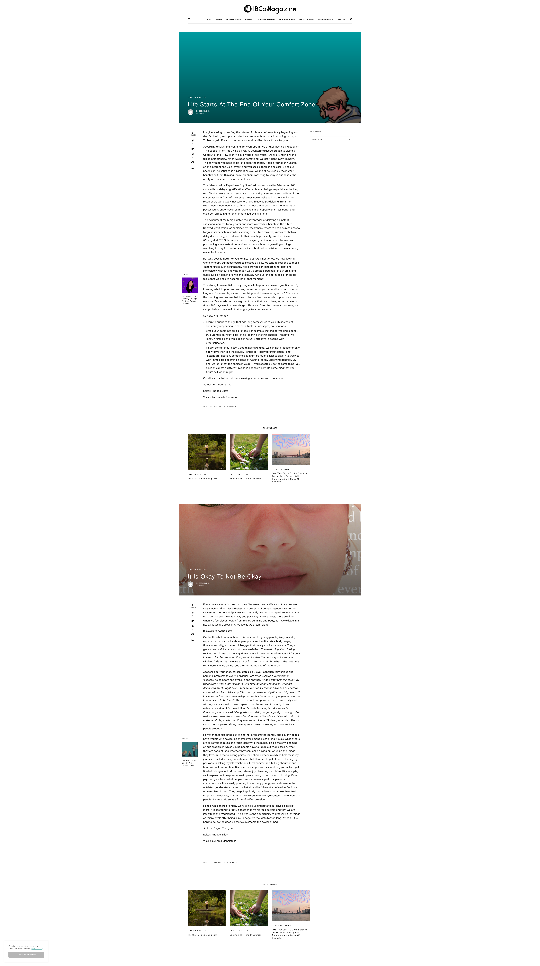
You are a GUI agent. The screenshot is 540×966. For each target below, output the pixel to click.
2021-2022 (217, 406)
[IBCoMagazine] (270, 9)
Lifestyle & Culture (197, 97)
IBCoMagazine (204, 111)
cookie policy (37, 948)
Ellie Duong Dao (230, 406)
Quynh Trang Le (230, 863)
